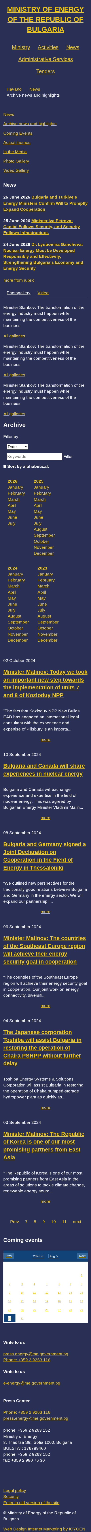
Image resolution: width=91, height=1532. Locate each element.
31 (22, 1318)
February (16, 493)
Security (11, 1496)
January (15, 487)
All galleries (14, 336)
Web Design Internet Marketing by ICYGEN (44, 1529)
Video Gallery (16, 170)
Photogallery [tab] (18, 293)
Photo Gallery (16, 161)
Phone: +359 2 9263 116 (26, 1360)
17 (22, 1301)
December (44, 553)
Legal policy (14, 1490)
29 (81, 1310)
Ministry (21, 47)
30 (9, 1318)
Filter (68, 456)
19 (46, 1301)
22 (81, 1301)
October (41, 541)
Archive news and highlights (30, 123)
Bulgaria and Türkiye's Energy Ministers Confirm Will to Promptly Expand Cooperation (45, 203)
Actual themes (16, 142)
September (44, 535)
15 (81, 1292)
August (40, 529)
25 (34, 1310)
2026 (12, 481)
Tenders (45, 71)
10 (53, 1221)
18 (34, 1301)
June (12, 517)
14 (70, 1292)
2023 (42, 568)
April (12, 505)
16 (9, 1301)
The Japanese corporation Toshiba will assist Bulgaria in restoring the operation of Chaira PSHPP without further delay (42, 1047)
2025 (39, 481)
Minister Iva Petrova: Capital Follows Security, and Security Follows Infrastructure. (41, 226)
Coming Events (17, 133)
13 (59, 1292)
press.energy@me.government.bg (35, 1354)
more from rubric (19, 280)
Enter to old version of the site (31, 1502)
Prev (14, 1221)
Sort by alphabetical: (28, 466)
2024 (12, 568)
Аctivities (48, 47)
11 (64, 1221)
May (12, 511)
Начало (14, 89)
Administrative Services (45, 59)
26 (46, 1310)
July (11, 523)
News (72, 47)
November (44, 547)
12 (46, 1292)
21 (70, 1301)
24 (22, 1310)
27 (59, 1310)
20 (59, 1301)
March (14, 499)
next (77, 1221)
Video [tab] (43, 293)
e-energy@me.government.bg (31, 1383)
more (45, 739)
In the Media (15, 151)
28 (70, 1310)
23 (9, 1310)
